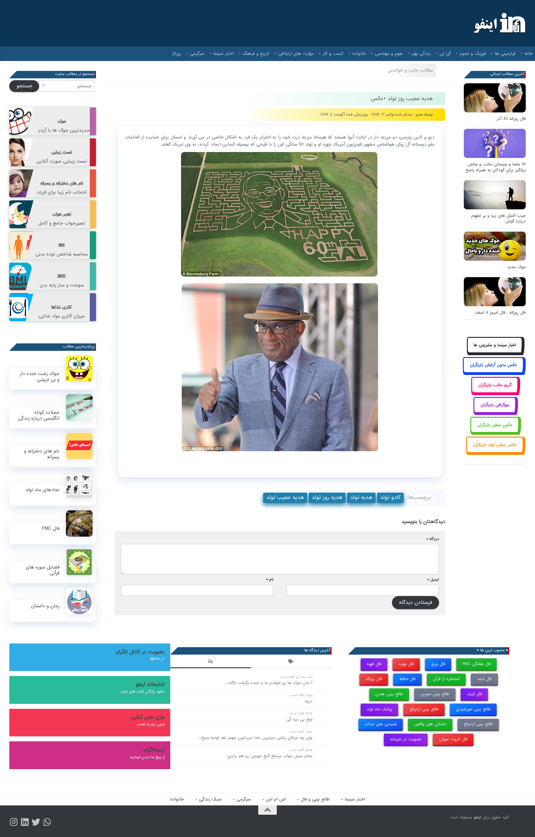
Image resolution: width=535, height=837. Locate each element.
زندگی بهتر (421, 53)
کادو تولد (390, 497)
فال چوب (406, 664)
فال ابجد (484, 679)
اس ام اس (276, 799)
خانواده (359, 53)
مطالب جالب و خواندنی (410, 70)
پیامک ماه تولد (379, 709)
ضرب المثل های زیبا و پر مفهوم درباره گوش (498, 218)
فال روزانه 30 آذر (511, 119)
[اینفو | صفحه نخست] (499, 23)
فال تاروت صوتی (453, 739)
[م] (47, 822)
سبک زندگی (210, 799)
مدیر (419, 114)
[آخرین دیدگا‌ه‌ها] (210, 662)
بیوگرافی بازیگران (495, 405)
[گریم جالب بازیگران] (494, 392)
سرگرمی (197, 53)
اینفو (477, 817)
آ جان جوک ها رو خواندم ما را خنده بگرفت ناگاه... (268, 683)
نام (269, 579)
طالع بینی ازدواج (424, 709)
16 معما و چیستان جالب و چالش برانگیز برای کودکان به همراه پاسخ (496, 167)
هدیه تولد (361, 497)
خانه (528, 53)
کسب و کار (333, 53)
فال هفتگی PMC (477, 664)
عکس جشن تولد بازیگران (495, 445)
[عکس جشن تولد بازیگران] (494, 451)
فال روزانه (374, 679)
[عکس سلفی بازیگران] (494, 432)
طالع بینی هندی (389, 694)
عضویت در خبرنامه (406, 739)
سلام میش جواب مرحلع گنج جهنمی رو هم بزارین (269, 756)
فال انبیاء (474, 694)
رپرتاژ (176, 53)
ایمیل (433, 579)
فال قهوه (374, 664)
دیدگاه (433, 539)
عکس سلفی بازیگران (494, 425)
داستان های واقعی (430, 724)
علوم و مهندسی (389, 53)
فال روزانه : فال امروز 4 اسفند (500, 312)
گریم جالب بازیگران (494, 385)
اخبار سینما (223, 53)
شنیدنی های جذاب (380, 724)
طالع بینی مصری (435, 694)
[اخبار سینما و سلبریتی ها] (495, 352)
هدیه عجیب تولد (285, 497)
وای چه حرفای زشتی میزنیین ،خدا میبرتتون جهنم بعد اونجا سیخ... (255, 738)
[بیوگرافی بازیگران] (495, 412)
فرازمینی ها (505, 53)
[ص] (13, 822)
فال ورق (438, 664)
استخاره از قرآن (446, 679)
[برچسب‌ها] (291, 662)
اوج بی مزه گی (299, 719)
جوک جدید (516, 267)
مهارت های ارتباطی (296, 53)
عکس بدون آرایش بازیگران (493, 365)
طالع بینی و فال (315, 799)
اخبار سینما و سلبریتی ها (495, 345)
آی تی (445, 53)
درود (308, 701)
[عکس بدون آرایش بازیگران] (493, 372)
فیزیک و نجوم (473, 53)
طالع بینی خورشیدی (473, 709)
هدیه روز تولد (327, 497)
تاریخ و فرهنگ (255, 53)
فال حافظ (407, 679)
